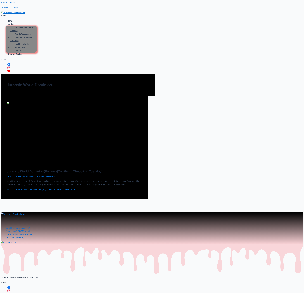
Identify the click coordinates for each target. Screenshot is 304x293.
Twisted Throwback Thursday (21, 39)
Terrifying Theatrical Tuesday (21, 29)
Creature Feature (15, 54)
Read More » (41, 189)
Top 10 (18, 51)
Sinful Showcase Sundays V (18, 228)
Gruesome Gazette (9, 7)
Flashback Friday (22, 44)
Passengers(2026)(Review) (18, 231)
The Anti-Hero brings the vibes (19, 234)
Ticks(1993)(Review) (15, 237)
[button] (152, 15)
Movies (10, 24)
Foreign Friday (21, 47)
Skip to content (8, 2)
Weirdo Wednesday (23, 34)
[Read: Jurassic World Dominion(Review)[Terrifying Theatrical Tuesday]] (64, 165)
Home (10, 21)
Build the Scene (33, 277)
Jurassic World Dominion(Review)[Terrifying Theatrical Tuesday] (55, 171)
